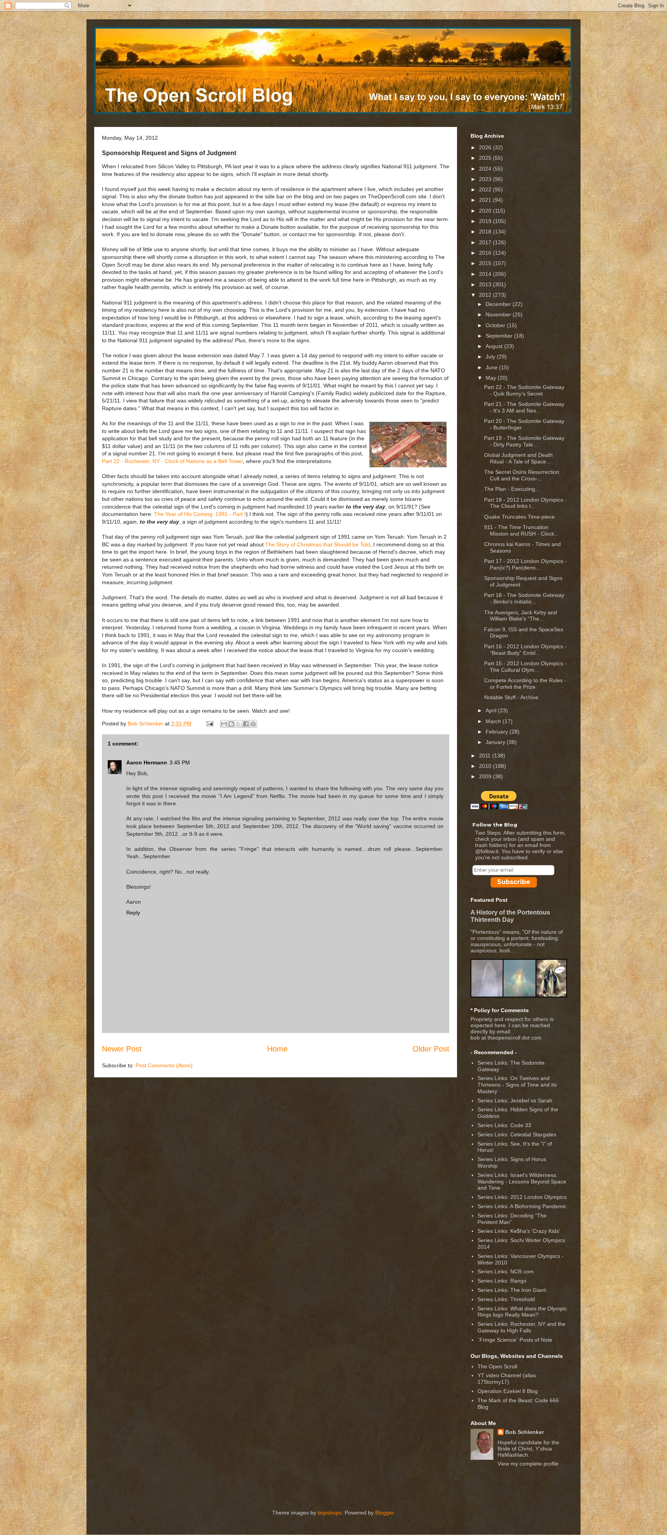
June (492, 367)
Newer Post (122, 1049)
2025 (486, 158)
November (499, 314)
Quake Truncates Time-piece (519, 517)
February (498, 732)
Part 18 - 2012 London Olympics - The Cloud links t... (525, 503)
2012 (486, 295)
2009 (486, 776)
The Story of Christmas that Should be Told (317, 544)
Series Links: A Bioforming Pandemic (522, 1206)
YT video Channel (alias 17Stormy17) (506, 1378)
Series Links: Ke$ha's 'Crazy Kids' (518, 1231)
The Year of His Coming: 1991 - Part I (200, 514)
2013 (486, 284)
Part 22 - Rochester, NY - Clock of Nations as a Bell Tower (172, 461)
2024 (486, 169)
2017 (486, 242)
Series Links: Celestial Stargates (516, 1134)
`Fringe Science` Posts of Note (514, 1340)
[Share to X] (238, 724)
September (500, 336)
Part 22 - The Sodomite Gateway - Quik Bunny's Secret (524, 390)
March (494, 721)
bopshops (330, 1513)
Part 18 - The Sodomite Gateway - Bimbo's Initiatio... (524, 598)
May (492, 378)
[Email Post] (209, 723)
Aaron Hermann (146, 762)
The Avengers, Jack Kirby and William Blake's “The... (520, 615)
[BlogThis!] (231, 724)
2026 (486, 147)
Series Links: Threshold (506, 1299)
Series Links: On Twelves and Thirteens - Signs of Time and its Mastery (517, 1084)
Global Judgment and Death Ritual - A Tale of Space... (518, 458)
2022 (486, 189)
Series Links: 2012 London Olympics (522, 1197)
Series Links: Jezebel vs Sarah (514, 1100)
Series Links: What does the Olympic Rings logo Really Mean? (522, 1311)
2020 (486, 211)
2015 (486, 263)
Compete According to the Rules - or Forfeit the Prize (525, 683)
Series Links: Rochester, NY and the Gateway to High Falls (521, 1327)
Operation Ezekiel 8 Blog (507, 1391)
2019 (486, 221)
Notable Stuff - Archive (511, 697)
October (496, 325)
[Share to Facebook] (246, 724)
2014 (486, 274)
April (492, 710)
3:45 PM (179, 762)
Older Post (431, 1049)
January (496, 742)
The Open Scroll (497, 1366)
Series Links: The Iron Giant (511, 1290)
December (499, 304)
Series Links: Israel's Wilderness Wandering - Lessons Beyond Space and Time (521, 1181)
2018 (486, 231)
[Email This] (224, 724)
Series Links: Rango (501, 1281)
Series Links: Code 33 (504, 1125)
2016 (486, 253)
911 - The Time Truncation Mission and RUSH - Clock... (521, 530)
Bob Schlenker (524, 1432)
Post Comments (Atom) (164, 1065)
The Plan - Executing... (512, 489)
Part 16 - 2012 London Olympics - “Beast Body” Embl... (525, 649)
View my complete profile (528, 1464)
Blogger (384, 1513)
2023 (486, 179)
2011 (485, 755)
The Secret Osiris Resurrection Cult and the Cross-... (521, 475)
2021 (486, 200)
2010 (486, 766)
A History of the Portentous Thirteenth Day (510, 916)
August (495, 346)
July (491, 356)
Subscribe (513, 882)
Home (277, 1049)
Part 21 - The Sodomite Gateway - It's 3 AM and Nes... (524, 407)
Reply (133, 913)
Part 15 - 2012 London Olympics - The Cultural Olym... (525, 666)
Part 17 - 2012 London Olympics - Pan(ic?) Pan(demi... (525, 564)
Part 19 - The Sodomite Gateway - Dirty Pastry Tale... (524, 441)
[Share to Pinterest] (253, 724)
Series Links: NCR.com (505, 1271)
